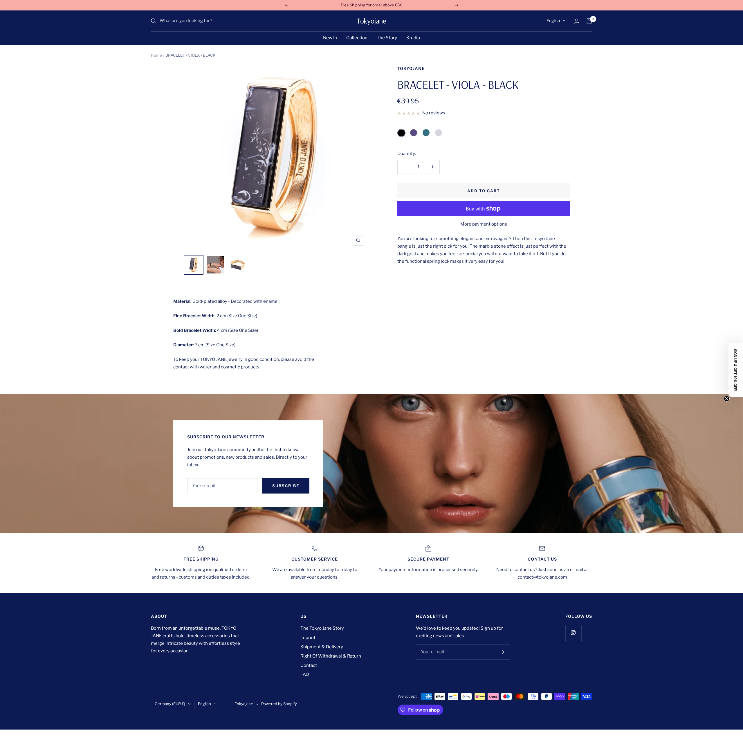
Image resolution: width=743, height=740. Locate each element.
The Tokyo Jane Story (322, 628)
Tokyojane (411, 68)
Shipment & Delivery (321, 646)
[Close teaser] (727, 398)
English (553, 20)
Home (156, 55)
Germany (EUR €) (170, 703)
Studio (413, 37)
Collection (356, 37)
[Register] (501, 652)
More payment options (483, 224)
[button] (735, 370)
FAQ (304, 674)
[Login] (576, 21)
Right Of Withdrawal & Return (330, 656)
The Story (387, 37)
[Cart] (589, 21)
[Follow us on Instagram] (573, 633)
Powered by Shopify (279, 703)
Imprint (307, 637)
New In (330, 37)
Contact (308, 665)
